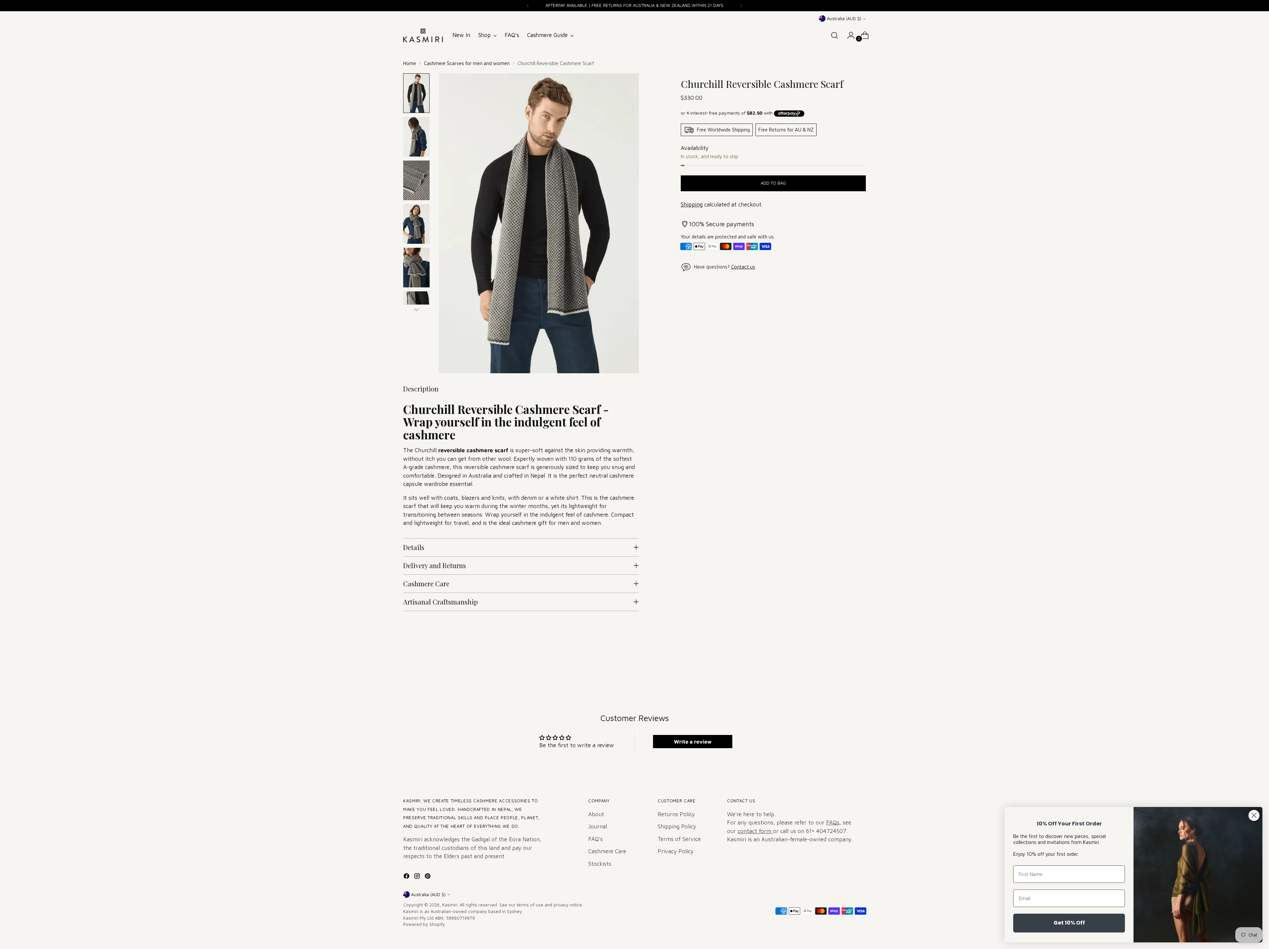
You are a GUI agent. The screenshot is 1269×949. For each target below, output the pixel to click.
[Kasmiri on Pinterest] (428, 877)
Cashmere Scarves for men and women (467, 63)
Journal (597, 826)
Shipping (692, 204)
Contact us (743, 267)
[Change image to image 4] (416, 224)
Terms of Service (679, 839)
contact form (755, 831)
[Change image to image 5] (416, 267)
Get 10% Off (1069, 923)
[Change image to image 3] (416, 180)
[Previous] (527, 5)
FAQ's (595, 839)
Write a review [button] (692, 742)
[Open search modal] (834, 35)
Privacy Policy (676, 851)
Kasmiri (449, 904)
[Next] (741, 5)
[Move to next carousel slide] (860, 668)
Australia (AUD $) (844, 18)
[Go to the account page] (848, 35)
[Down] (416, 309)
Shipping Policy (677, 826)
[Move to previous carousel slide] (845, 668)
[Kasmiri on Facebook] (407, 877)
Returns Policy (676, 814)
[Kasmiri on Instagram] (418, 877)
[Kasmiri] (423, 35)
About (596, 814)
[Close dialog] (1254, 815)
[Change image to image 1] (416, 93)
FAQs (832, 822)
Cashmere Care (607, 851)
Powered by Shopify (424, 924)
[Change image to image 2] (416, 137)
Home (409, 63)
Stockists (599, 863)
